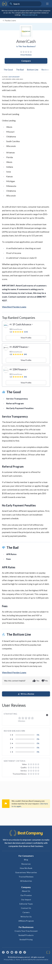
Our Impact (26, 899)
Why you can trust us (29, 15)
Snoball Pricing (26, 939)
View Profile (26, 338)
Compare (26, 60)
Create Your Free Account (26, 931)
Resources (26, 864)
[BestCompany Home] (4, 4)
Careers (26, 912)
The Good (8, 69)
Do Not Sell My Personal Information (35, 960)
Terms (18, 960)
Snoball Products (26, 935)
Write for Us (26, 916)
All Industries (26, 881)
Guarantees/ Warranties (26, 872)
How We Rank (26, 868)
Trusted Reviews (26, 877)
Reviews (45, 69)
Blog (26, 859)
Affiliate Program (26, 921)
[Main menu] (47, 3)
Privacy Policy (9, 960)
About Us (26, 891)
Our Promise (26, 895)
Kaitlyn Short (14, 76)
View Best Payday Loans (14, 306)
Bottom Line (32, 69)
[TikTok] (24, 952)
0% (38, 735)
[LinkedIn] (20, 952)
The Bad (20, 69)
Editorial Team (26, 904)
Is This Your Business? (26, 46)
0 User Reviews (26, 55)
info (47, 715)
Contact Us (26, 908)
